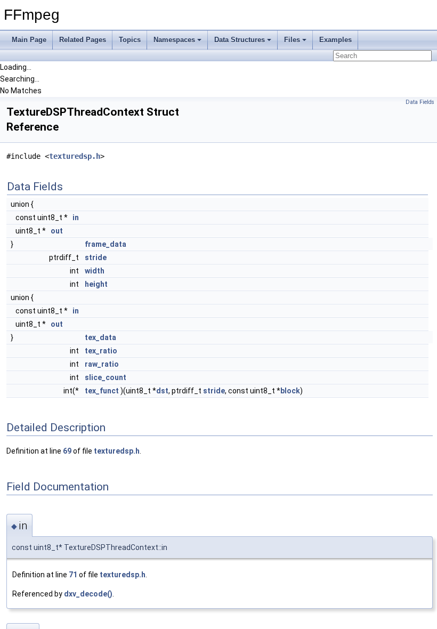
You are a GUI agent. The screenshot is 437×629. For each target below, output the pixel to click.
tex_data (100, 337)
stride (96, 257)
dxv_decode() (88, 594)
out (57, 231)
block (290, 390)
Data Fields (420, 102)
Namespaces (174, 40)
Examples (335, 40)
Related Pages (82, 40)
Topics (130, 40)
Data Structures (239, 40)
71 (73, 574)
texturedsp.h (74, 156)
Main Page (29, 40)
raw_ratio (102, 364)
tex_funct (102, 390)
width (94, 271)
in (75, 217)
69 (67, 451)
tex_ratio (101, 350)
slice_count (105, 377)
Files (292, 40)
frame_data (105, 244)
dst (162, 390)
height (96, 284)
